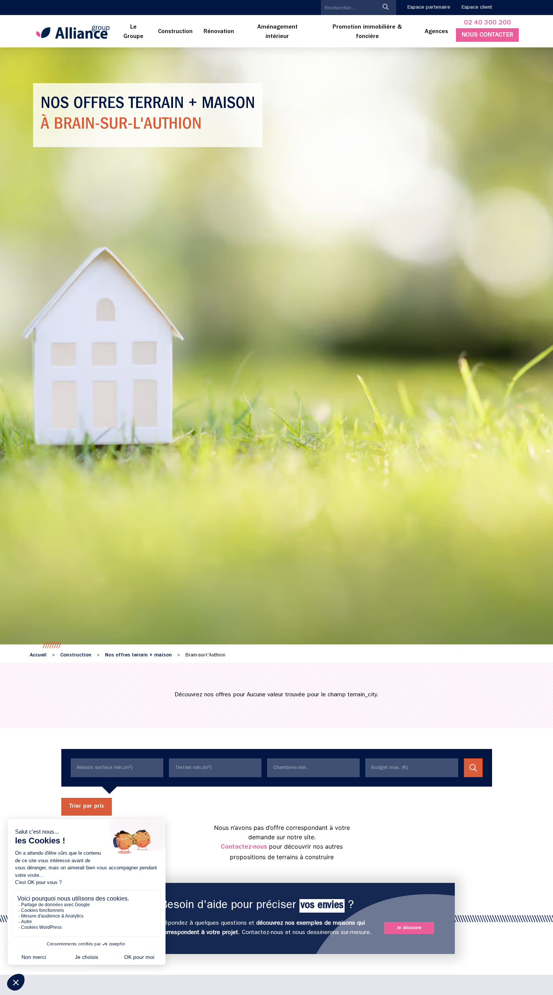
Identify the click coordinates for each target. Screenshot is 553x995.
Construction (75, 655)
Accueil (38, 655)
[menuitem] (133, 32)
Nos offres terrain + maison (138, 655)
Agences (436, 32)
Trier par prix (86, 807)
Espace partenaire (428, 7)
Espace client (477, 7)
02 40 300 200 (487, 23)
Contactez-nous (244, 847)
